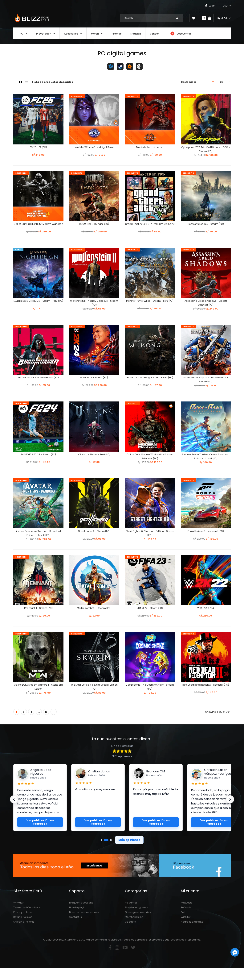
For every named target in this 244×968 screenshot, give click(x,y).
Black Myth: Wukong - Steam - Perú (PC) (150, 377)
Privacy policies (23, 912)
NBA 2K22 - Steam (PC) (150, 608)
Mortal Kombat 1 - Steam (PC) (94, 608)
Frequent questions (81, 902)
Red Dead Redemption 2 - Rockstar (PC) (205, 684)
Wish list (185, 917)
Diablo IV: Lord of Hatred (150, 147)
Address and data (192, 922)
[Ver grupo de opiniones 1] (101, 840)
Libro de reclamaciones (84, 912)
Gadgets (130, 922)
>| (54, 711)
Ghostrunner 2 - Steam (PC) (94, 531)
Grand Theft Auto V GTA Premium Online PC (150, 224)
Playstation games (136, 907)
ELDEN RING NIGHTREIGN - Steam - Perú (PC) (38, 300)
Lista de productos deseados (52, 82)
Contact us (76, 917)
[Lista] (26, 82)
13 (46, 711)
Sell (183, 912)
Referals (186, 907)
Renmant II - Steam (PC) (38, 608)
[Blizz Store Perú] (31, 22)
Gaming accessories (138, 912)
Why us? (18, 902)
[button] (227, 5)
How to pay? (77, 907)
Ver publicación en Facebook (40, 822)
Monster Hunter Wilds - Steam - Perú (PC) (149, 300)
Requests (186, 902)
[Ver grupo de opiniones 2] (106, 840)
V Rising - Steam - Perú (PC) (94, 454)
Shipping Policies (23, 922)
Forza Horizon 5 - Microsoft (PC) (206, 531)
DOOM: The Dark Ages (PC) (94, 224)
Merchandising (134, 917)
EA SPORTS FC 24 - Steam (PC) (38, 454)
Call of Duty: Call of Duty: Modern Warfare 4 (38, 224)
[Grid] (20, 82)
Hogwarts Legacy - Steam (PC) (206, 224)
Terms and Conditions (27, 907)
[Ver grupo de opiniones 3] (111, 840)
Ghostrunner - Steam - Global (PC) (38, 377)
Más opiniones (129, 840)
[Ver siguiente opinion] (230, 799)
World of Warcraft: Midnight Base (94, 147)
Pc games (131, 902)
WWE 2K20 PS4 (205, 608)
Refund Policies (22, 917)
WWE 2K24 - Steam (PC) (94, 377)
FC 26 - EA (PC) (38, 147)
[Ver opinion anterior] (14, 799)
